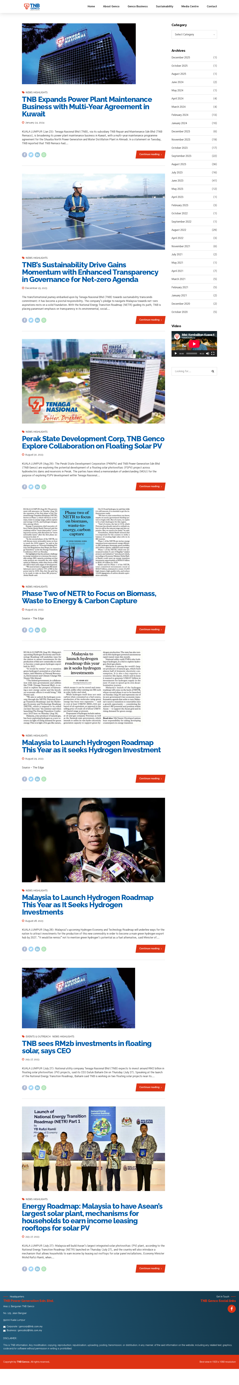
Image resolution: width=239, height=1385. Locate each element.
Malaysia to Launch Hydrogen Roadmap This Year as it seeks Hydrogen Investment (91, 746)
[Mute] (207, 353)
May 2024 (177, 90)
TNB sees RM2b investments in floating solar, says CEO (87, 1047)
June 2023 (177, 180)
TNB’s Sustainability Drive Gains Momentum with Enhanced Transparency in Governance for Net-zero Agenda (90, 272)
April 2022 (177, 238)
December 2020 (181, 304)
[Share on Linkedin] (37, 154)
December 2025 (181, 57)
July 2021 (177, 254)
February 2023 (180, 205)
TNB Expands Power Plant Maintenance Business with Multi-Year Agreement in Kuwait (87, 106)
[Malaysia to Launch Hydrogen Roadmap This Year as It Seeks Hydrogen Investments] (93, 840)
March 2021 (179, 279)
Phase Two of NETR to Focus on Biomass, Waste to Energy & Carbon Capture (89, 597)
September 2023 (181, 156)
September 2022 (181, 221)
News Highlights (37, 92)
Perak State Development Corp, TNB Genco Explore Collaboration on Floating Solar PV (93, 442)
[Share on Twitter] (31, 154)
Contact (212, 6)
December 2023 (181, 131)
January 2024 (179, 123)
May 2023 (177, 189)
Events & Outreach (38, 1036)
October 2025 (180, 66)
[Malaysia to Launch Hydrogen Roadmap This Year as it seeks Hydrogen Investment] (93, 688)
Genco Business (138, 6)
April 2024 (177, 98)
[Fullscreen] (212, 353)
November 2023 (181, 139)
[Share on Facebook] (24, 154)
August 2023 (179, 164)
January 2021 (179, 295)
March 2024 (179, 107)
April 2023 (177, 197)
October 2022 (180, 213)
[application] (194, 344)
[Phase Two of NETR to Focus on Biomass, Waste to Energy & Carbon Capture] (93, 542)
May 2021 (177, 262)
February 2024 (180, 115)
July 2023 (177, 172)
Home (91, 6)
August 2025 (179, 74)
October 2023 (180, 148)
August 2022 (179, 230)
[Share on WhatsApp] (43, 154)
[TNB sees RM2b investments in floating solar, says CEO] (93, 998)
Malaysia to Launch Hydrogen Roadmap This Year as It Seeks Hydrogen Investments (87, 904)
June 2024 (177, 82)
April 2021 (177, 271)
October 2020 (180, 312)
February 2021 (180, 287)
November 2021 (181, 246)
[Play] (175, 353)
